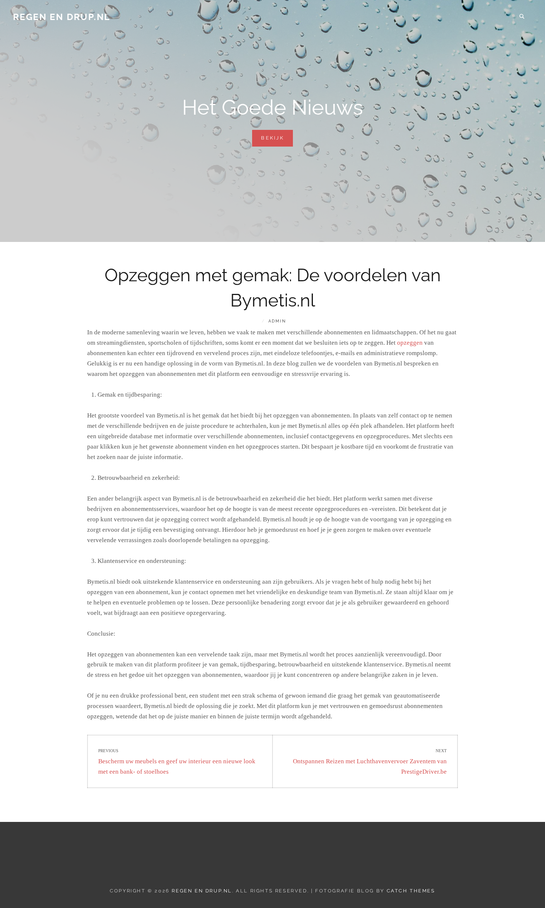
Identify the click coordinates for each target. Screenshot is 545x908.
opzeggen (410, 342)
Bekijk (277, 141)
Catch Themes (411, 891)
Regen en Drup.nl (61, 17)
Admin (277, 321)
